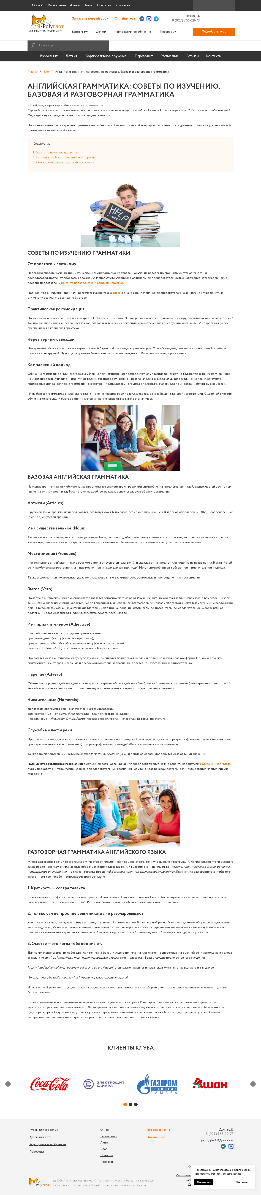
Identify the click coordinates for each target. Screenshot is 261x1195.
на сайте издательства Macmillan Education (92, 283)
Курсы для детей (41, 1137)
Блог (46, 72)
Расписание (108, 1136)
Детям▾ (101, 31)
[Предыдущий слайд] (8, 1084)
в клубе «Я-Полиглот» (215, 764)
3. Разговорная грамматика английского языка (63, 162)
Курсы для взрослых (43, 1130)
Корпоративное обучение (132, 31)
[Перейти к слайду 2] (130, 1104)
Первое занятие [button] (158, 1130)
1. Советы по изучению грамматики (56, 152)
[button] (214, 32)
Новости (106, 1155)
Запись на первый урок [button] (90, 18)
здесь (117, 293)
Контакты (107, 1161)
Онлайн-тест (125, 18)
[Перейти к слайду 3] (136, 1104)
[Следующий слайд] (253, 1084)
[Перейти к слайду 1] (125, 1104)
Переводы (36, 1151)
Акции (105, 1142)
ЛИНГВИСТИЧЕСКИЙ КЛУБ (45, 31)
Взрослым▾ (80, 31)
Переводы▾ (168, 31)
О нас (104, 1130)
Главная (33, 72)
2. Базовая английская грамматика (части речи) (64, 157)
